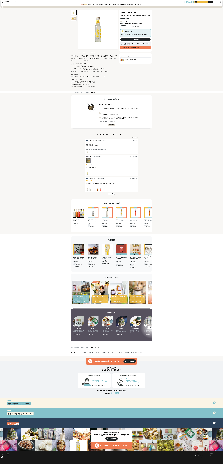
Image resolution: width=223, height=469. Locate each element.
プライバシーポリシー (213, 453)
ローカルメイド (102, 121)
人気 (83, 4)
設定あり (128, 25)
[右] (149, 256)
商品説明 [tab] (74, 52)
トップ (72, 92)
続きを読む (87, 147)
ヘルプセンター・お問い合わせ (200, 457)
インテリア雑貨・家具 (107, 4)
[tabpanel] (94, 70)
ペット (118, 4)
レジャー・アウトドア (130, 4)
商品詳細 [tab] (79, 52)
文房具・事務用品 (123, 4)
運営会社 (211, 455)
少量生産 (106, 121)
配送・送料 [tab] (93, 52)
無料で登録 (76, 223)
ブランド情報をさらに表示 (135, 26)
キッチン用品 (101, 4)
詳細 (141, 23)
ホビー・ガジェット (138, 4)
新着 (86, 4)
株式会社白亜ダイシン (127, 23)
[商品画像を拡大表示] (98, 29)
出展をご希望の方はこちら (199, 455)
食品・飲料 (90, 4)
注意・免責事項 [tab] (86, 52)
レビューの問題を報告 (134, 140)
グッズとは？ (197, 453)
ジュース (87, 92)
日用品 (96, 4)
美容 (93, 4)
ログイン (216, 2)
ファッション (114, 4)
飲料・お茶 (82, 92)
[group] (129, 361)
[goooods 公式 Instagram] (2, 457)
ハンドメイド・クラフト (112, 121)
